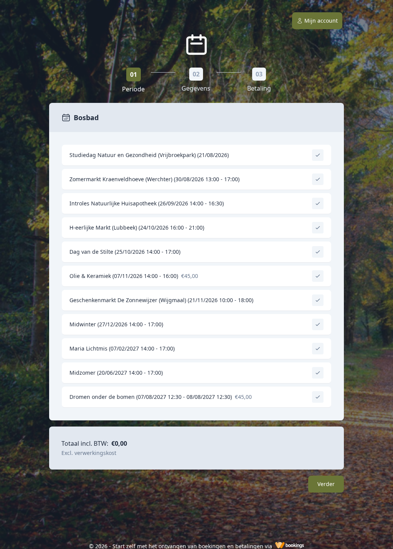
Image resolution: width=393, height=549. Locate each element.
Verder (326, 484)
